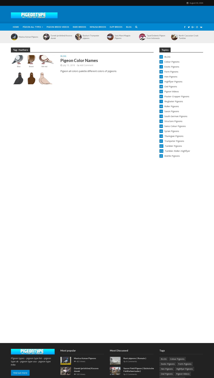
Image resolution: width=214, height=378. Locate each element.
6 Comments (131, 361)
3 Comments (131, 374)
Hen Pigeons (167, 369)
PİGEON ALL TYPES (32, 27)
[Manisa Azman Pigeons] (14, 37)
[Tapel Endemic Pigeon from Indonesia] (142, 37)
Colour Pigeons (177, 359)
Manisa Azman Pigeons (28, 37)
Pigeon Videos (183, 373)
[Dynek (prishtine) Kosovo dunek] (46, 37)
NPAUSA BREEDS (98, 27)
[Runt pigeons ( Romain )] (115, 360)
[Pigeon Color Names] (33, 69)
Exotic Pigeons (168, 364)
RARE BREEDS (79, 27)
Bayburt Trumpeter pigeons (91, 36)
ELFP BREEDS (116, 27)
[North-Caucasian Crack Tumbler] (174, 37)
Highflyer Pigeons (184, 369)
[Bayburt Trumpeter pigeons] (78, 37)
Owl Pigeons (167, 373)
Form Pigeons (184, 364)
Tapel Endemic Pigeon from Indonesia (156, 36)
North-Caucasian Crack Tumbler (188, 36)
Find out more (20, 372)
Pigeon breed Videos (58, 27)
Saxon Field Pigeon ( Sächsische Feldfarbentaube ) (138, 369)
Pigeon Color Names (79, 60)
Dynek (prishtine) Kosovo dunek (61, 36)
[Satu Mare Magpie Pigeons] (110, 37)
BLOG (128, 27)
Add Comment (86, 65)
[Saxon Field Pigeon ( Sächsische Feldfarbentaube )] (115, 370)
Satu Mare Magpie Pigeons (122, 36)
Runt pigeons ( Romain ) (134, 358)
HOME (16, 27)
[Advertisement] (107, 319)
